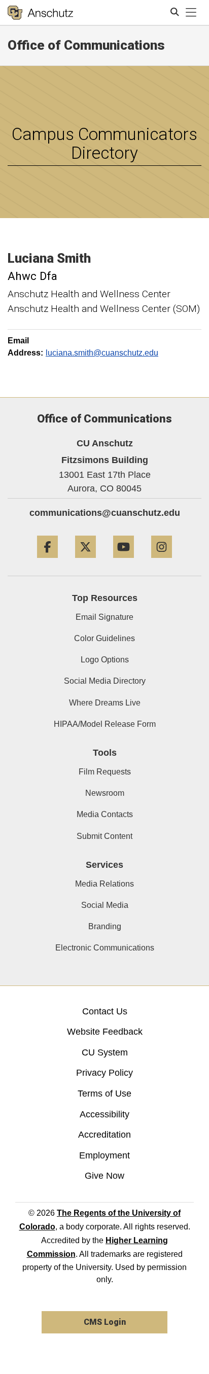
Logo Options (105, 659)
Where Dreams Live (105, 702)
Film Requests (105, 771)
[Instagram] (162, 561)
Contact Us (104, 1011)
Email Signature (104, 617)
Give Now (104, 1176)
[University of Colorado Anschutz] (40, 13)
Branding (104, 926)
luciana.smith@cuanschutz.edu (102, 352)
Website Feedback (105, 1032)
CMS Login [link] (105, 1322)
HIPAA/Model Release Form (105, 724)
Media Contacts (105, 814)
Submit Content (104, 836)
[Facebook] (47, 561)
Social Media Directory (105, 681)
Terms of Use (104, 1093)
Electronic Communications (104, 947)
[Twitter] (85, 561)
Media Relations (104, 883)
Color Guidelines (104, 638)
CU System (105, 1052)
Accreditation (104, 1135)
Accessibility (104, 1114)
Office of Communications (86, 45)
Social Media (104, 905)
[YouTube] (124, 561)
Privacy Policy (104, 1073)
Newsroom (104, 793)
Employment (104, 1155)
